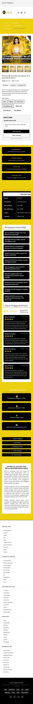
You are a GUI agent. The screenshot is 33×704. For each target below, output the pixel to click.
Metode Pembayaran (8, 563)
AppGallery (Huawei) (7, 655)
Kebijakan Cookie (25, 684)
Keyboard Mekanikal (8, 602)
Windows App (6, 657)
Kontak (5, 549)
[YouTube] (22, 696)
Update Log (6, 664)
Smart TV (5, 607)
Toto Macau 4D (24, 503)
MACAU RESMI (18, 25)
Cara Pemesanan (7, 560)
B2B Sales (5, 625)
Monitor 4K (5, 597)
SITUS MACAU (7, 28)
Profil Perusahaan (7, 530)
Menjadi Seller (6, 623)
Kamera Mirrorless (7, 609)
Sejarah (5, 535)
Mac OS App (6, 660)
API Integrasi (6, 642)
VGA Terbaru (6, 600)
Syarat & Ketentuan (7, 545)
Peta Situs (16, 686)
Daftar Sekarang (16, 135)
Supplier (5, 639)
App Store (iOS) (6, 650)
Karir (4, 537)
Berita (4, 540)
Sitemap (5, 552)
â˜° (25, 12)
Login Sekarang (16, 131)
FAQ (4, 575)
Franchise (5, 634)
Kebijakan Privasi (7, 542)
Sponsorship (6, 627)
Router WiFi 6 (6, 604)
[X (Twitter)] (18, 696)
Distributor (5, 630)
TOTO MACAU (15, 23)
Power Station (6, 595)
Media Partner (6, 632)
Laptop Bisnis (6, 593)
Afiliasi (4, 620)
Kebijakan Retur (7, 567)
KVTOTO (5, 23)
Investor (5, 637)
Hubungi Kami (6, 577)
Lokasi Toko (6, 547)
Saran (4, 582)
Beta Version (6, 662)
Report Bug (5, 672)
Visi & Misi (5, 533)
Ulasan (4, 579)
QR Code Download (7, 669)
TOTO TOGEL (7, 25)
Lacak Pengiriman (7, 565)
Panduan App (6, 667)
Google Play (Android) (8, 652)
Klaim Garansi (6, 570)
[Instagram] (14, 696)
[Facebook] (10, 696)
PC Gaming (5, 590)
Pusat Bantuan (6, 572)
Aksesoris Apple (6, 612)
